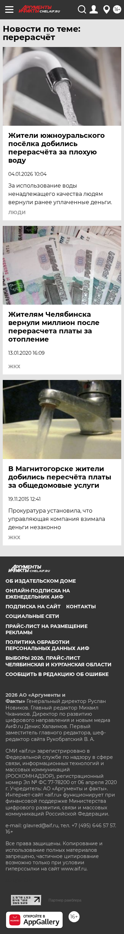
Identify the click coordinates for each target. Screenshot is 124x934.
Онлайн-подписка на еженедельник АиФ (38, 594)
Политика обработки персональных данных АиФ (47, 645)
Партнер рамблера (65, 900)
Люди (17, 212)
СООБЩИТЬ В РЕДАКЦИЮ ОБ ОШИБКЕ (57, 674)
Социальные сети (32, 616)
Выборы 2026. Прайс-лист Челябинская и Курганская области (59, 661)
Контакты (81, 606)
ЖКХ (14, 366)
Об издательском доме (41, 581)
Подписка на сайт (33, 606)
